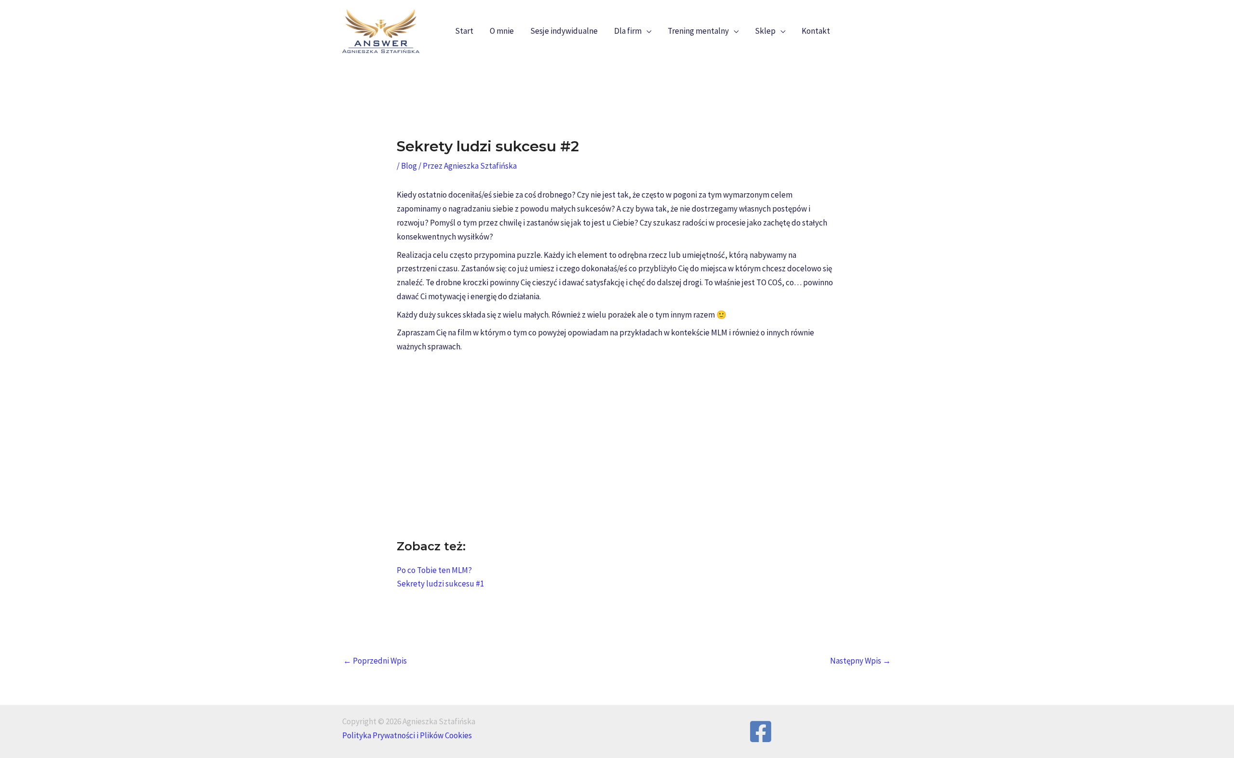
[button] (646, 31)
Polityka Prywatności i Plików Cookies (407, 735)
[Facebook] (761, 731)
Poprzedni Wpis (375, 660)
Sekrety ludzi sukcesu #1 (440, 583)
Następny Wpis (860, 660)
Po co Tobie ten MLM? (434, 570)
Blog (409, 165)
